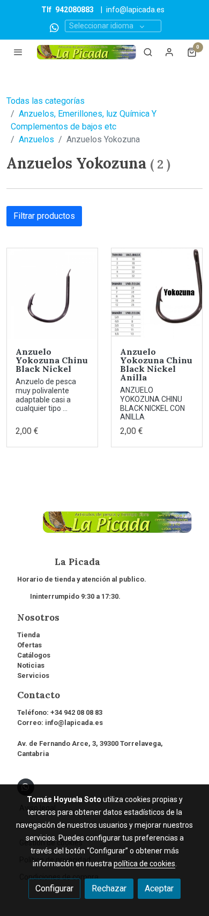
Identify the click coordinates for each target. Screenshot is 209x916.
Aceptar (159, 888)
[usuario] (169, 52)
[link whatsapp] (54, 27)
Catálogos (33, 655)
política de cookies (144, 863)
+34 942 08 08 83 (76, 712)
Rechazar (109, 888)
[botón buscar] (148, 52)
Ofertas (29, 645)
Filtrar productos (44, 216)
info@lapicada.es (135, 9)
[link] (86, 52)
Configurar (54, 888)
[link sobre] (104, 529)
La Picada (58, 562)
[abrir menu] (18, 52)
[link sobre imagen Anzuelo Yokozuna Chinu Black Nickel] (52, 293)
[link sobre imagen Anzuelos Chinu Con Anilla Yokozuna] (156, 293)
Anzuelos (36, 139)
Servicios (33, 675)
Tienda (28, 635)
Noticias (30, 665)
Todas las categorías (45, 101)
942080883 (74, 9)
